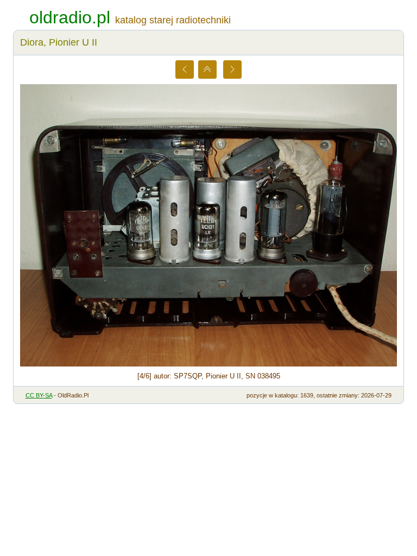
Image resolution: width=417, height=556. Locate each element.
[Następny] (232, 69)
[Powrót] (207, 69)
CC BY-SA (39, 395)
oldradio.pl (69, 17)
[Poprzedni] (184, 69)
